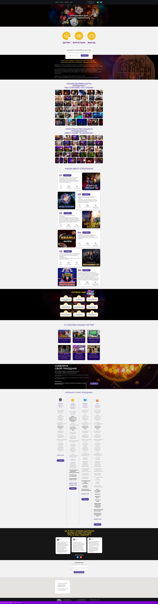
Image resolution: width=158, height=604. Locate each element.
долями (78, 377)
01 (60, 175)
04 (79, 232)
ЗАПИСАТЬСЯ (84, 55)
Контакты (67, 2)
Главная (57, 2)
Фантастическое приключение (95, 284)
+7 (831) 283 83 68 (91, 3)
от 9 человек (87, 283)
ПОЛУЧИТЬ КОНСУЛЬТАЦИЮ (79, 572)
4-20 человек (68, 226)
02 (79, 194)
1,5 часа (79, 283)
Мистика (77, 264)
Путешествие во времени (95, 207)
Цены (71, 2)
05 (60, 251)
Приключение (77, 226)
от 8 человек (87, 245)
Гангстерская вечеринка (95, 246)
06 (79, 270)
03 (60, 213)
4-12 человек (68, 264)
